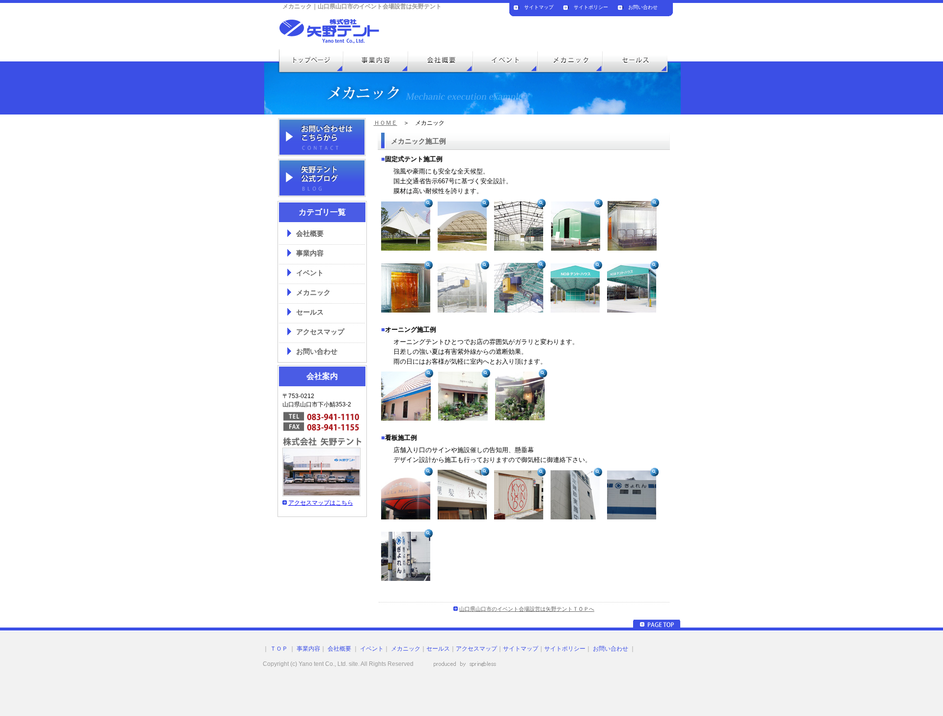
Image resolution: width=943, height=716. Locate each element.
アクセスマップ (320, 332)
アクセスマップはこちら (320, 502)
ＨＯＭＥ (385, 122)
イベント (310, 273)
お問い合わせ (643, 7)
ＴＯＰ (278, 648)
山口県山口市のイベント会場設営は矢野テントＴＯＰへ (526, 609)
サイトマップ (539, 7)
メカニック (313, 292)
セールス (310, 312)
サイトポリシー (591, 7)
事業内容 (310, 253)
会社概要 (310, 233)
